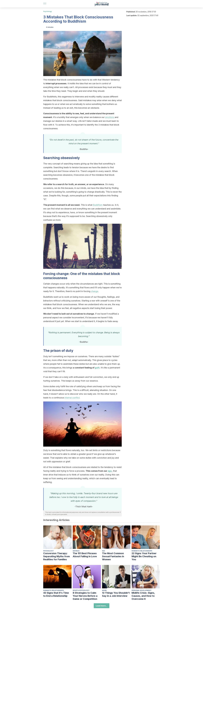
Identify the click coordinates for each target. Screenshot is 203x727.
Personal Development (141, 590)
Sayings (76, 551)
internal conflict (72, 397)
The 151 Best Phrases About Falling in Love (85, 555)
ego (110, 471)
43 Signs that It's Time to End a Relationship (56, 594)
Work (104, 590)
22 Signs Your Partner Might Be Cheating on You (144, 556)
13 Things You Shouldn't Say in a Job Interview (116, 594)
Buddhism (98, 205)
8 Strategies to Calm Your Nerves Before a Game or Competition (85, 595)
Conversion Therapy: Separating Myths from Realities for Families (56, 556)
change (94, 291)
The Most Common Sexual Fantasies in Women (113, 556)
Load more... (101, 606)
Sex (103, 551)
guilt (97, 367)
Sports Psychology (81, 590)
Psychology (47, 11)
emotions (109, 117)
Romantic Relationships (142, 551)
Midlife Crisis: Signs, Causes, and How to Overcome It (143, 595)
